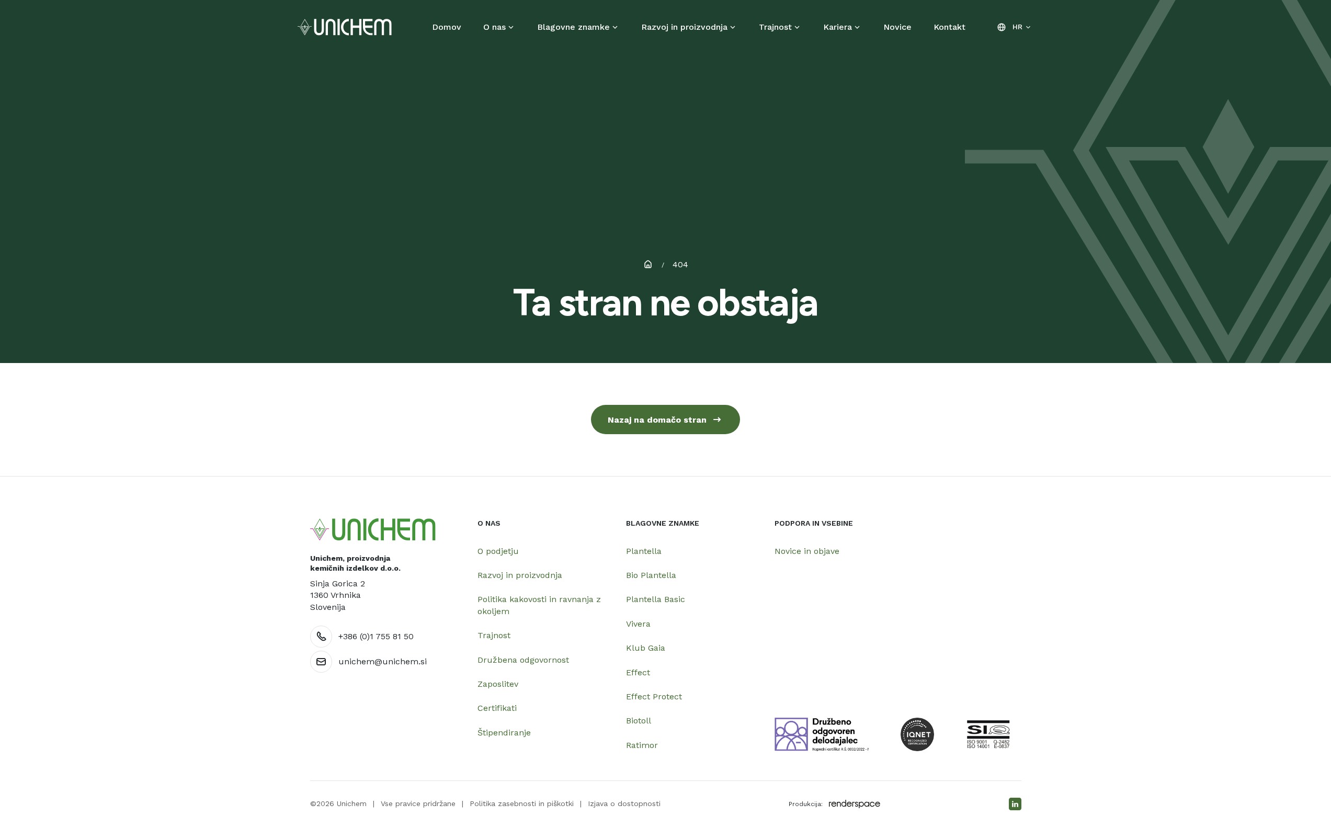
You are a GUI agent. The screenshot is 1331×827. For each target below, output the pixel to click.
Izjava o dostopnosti (624, 803)
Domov (446, 27)
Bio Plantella (651, 575)
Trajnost (775, 27)
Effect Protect (654, 696)
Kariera (837, 27)
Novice (897, 27)
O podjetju (498, 551)
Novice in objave (807, 551)
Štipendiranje (504, 733)
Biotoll (638, 721)
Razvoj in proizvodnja (684, 27)
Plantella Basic (655, 599)
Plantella (644, 551)
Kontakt (949, 27)
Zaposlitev (497, 684)
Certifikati (497, 708)
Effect (638, 672)
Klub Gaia (645, 648)
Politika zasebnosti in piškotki (522, 803)
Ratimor (642, 745)
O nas (494, 27)
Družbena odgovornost (523, 660)
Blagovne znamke (573, 27)
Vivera (638, 624)
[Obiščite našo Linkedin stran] (1015, 804)
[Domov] (345, 27)
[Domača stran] (373, 529)
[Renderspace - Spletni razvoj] (854, 804)
